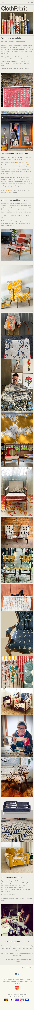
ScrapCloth (4, 165)
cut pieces (17, 162)
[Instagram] (18, 973)
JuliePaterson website (7, 225)
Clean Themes (20, 996)
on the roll (21, 159)
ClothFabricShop (22, 994)
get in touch (9, 190)
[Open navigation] (2, 2)
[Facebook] (16, 973)
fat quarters (25, 162)
